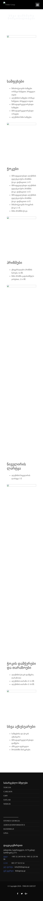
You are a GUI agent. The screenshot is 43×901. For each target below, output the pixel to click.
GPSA (5, 833)
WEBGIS (7, 804)
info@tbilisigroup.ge (22, 867)
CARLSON (7, 792)
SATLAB (7, 800)
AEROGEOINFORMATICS (14, 825)
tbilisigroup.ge (20, 871)
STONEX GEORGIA (11, 821)
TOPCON (7, 787)
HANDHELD (8, 829)
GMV (5, 796)
